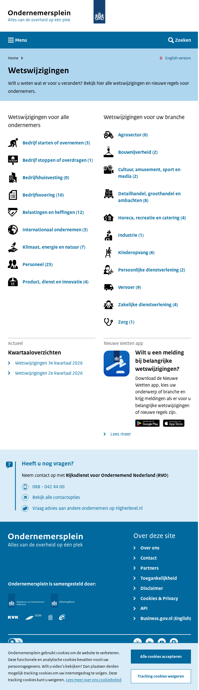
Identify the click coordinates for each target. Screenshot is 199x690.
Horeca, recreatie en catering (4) (152, 218)
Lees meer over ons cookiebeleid (94, 679)
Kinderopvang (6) (136, 252)
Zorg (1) (126, 322)
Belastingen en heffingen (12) (53, 212)
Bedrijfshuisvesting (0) (46, 177)
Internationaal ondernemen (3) (55, 230)
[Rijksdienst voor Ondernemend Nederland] (26, 601)
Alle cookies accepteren (161, 656)
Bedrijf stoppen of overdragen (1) (58, 160)
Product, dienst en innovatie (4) (55, 282)
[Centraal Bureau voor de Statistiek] (50, 617)
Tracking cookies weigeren (161, 676)
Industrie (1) (131, 235)
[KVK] (13, 617)
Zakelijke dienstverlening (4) (148, 304)
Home (13, 58)
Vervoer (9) (129, 287)
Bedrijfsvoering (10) (43, 195)
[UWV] (62, 617)
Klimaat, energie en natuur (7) (54, 247)
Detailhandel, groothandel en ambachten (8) (149, 197)
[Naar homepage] (99, 12)
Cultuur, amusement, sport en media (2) (149, 173)
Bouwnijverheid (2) (138, 152)
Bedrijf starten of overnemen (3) (56, 143)
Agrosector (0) (133, 134)
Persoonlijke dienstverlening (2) (151, 270)
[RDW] (33, 617)
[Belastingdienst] (63, 601)
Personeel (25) (38, 264)
